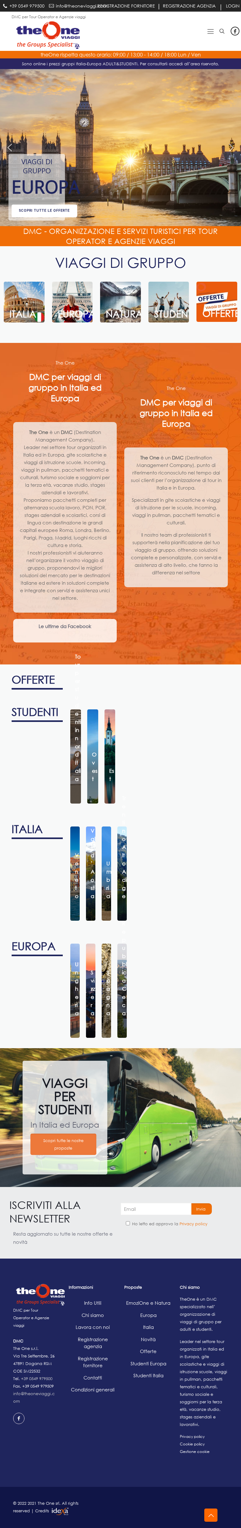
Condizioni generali (93, 1389)
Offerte (148, 1351)
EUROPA (34, 946)
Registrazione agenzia (93, 1342)
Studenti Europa (148, 1363)
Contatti (92, 1377)
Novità (148, 1339)
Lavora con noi (93, 1327)
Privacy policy (193, 1223)
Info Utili (92, 1303)
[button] (36, 167)
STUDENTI (35, 711)
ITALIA (27, 829)
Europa (148, 1315)
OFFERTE (33, 679)
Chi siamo (93, 1315)
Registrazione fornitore (93, 1362)
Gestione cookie (195, 1451)
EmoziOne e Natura (148, 1303)
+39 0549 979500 (36, 1378)
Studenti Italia (148, 1375)
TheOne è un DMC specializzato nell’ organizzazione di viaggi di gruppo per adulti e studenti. (201, 1314)
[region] (120, 147)
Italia (148, 1327)
